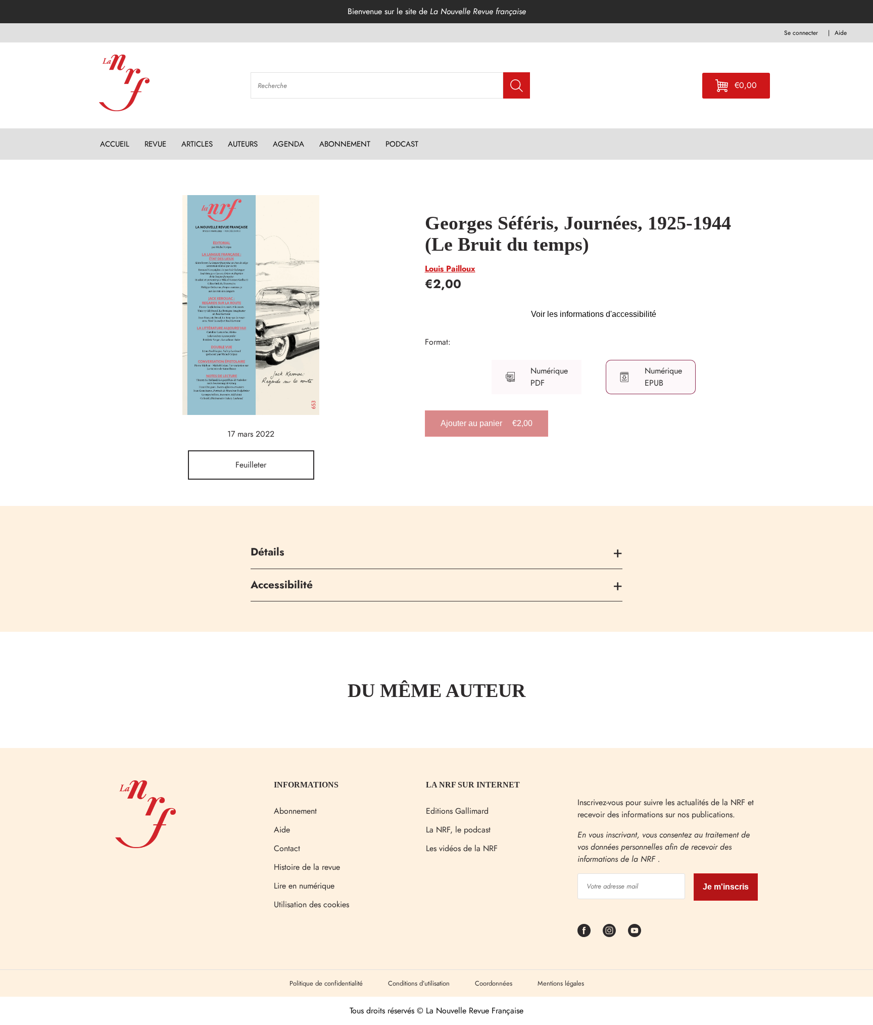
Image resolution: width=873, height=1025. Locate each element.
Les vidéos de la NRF (462, 848)
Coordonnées (493, 983)
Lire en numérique (304, 886)
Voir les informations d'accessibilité (593, 314)
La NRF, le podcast (458, 829)
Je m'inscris (726, 886)
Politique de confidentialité (326, 983)
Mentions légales (561, 983)
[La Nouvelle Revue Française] (145, 845)
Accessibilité (282, 584)
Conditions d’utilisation (419, 983)
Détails (267, 552)
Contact (287, 848)
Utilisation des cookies (311, 904)
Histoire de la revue (307, 867)
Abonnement (295, 811)
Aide (282, 829)
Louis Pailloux (450, 268)
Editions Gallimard (457, 811)
